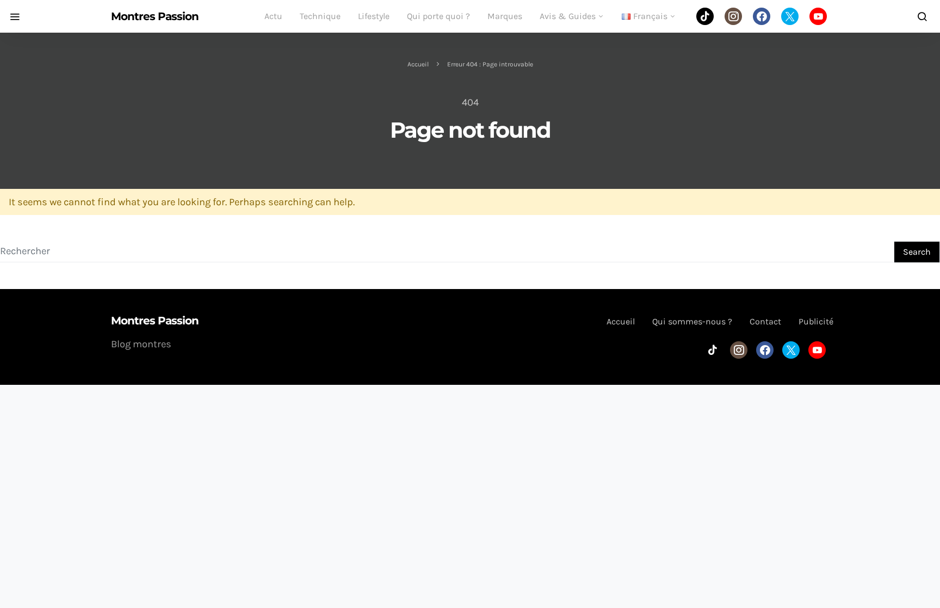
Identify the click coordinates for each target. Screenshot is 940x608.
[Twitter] (790, 16)
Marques (504, 16)
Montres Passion (155, 16)
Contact (765, 321)
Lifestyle (373, 16)
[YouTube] (818, 16)
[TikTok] (705, 16)
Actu (273, 16)
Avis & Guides (568, 16)
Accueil (418, 64)
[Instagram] (733, 16)
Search (917, 252)
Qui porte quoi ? (438, 16)
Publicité (816, 321)
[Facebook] (761, 16)
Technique (320, 16)
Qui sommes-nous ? (692, 321)
